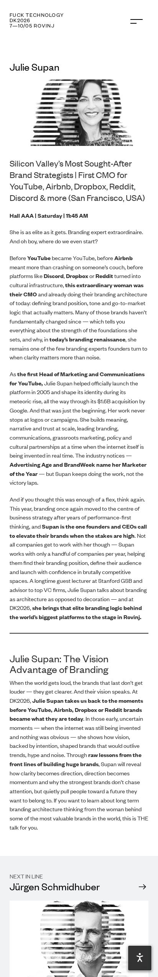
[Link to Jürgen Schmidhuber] (79, 916)
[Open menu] (136, 21)
